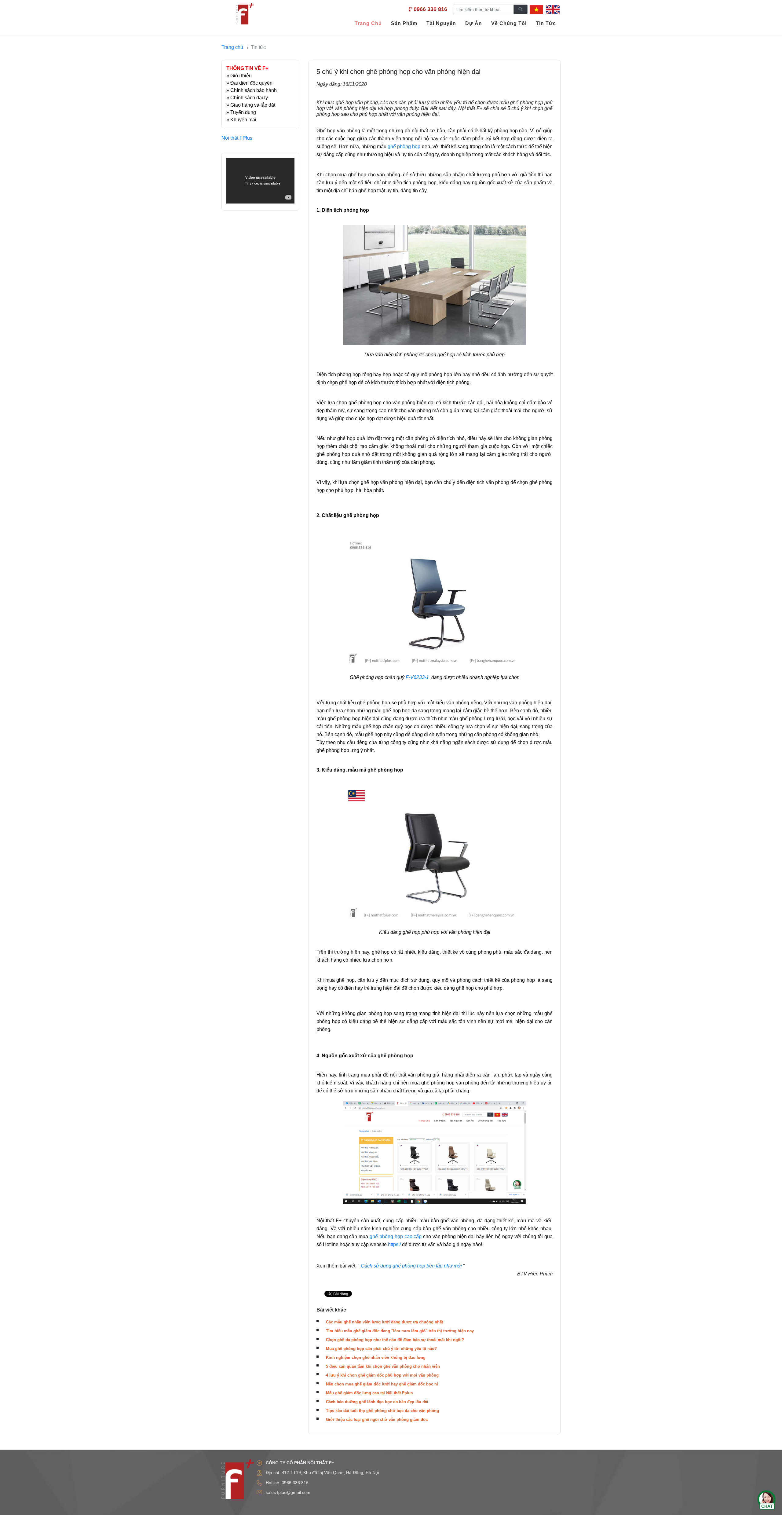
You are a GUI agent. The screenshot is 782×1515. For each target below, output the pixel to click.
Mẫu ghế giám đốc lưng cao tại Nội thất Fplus (369, 1393)
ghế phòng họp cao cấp (396, 1236)
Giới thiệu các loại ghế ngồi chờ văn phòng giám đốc (377, 1419)
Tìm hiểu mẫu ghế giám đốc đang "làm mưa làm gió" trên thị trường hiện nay (400, 1331)
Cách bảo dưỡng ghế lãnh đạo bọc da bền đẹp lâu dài (377, 1401)
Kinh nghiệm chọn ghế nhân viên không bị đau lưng (376, 1357)
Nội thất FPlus (236, 138)
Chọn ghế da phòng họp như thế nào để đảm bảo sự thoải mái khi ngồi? (395, 1339)
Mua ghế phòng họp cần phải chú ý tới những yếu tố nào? (381, 1348)
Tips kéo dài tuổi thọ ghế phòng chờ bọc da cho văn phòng (382, 1410)
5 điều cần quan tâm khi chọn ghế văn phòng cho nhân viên (383, 1366)
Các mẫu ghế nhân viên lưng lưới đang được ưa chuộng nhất (384, 1322)
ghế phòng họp (404, 146)
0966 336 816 (430, 9)
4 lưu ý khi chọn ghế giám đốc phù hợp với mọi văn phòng (382, 1375)
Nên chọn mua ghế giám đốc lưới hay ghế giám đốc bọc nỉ (382, 1384)
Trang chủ (232, 47)
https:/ (394, 1244)
